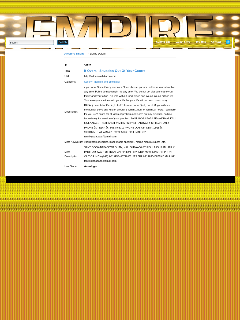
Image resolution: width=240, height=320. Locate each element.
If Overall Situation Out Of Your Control (115, 71)
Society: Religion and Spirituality (102, 81)
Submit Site (163, 41)
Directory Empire (74, 53)
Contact (216, 41)
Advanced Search (80, 42)
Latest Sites (183, 41)
